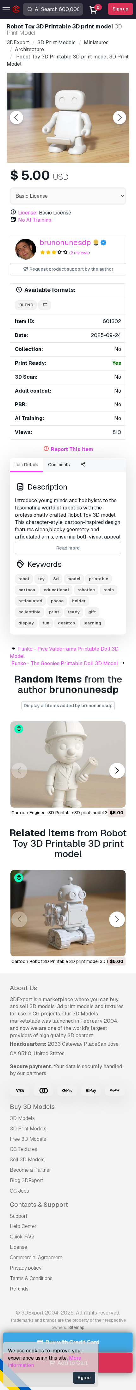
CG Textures (23, 1149)
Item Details (26, 464)
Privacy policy (25, 1268)
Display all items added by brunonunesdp (68, 705)
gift (92, 612)
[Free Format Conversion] (45, 305)
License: (28, 212)
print (54, 612)
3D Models (22, 1118)
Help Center (23, 1226)
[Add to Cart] (103, 798)
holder (79, 601)
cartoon (26, 590)
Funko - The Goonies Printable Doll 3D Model (64, 663)
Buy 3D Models (32, 1107)
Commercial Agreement (36, 1257)
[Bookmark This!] (116, 798)
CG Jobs (19, 1191)
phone (57, 601)
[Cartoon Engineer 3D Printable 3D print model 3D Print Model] (68, 764)
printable (98, 578)
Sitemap (76, 1327)
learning (92, 623)
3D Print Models (28, 1128)
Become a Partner (30, 1170)
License (18, 1247)
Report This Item (72, 449)
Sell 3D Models (27, 1159)
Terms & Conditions (31, 1278)
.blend (25, 305)
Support (19, 1216)
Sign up (120, 9)
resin (108, 590)
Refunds (19, 1288)
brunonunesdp (65, 242)
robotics (86, 590)
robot (23, 578)
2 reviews (80, 253)
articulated (30, 601)
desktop (66, 623)
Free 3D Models (28, 1139)
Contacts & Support (39, 1204)
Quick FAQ (22, 1236)
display (26, 623)
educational (56, 590)
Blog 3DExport (26, 1180)
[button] (117, 770)
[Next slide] (119, 117)
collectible (29, 612)
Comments (59, 464)
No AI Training (34, 220)
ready (74, 612)
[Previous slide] (16, 117)
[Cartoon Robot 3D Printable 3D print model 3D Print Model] (68, 913)
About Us (23, 988)
